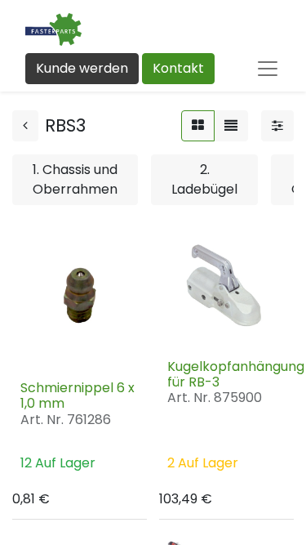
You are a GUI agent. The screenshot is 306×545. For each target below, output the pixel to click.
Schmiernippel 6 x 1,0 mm (77, 395)
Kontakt (178, 68)
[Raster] (198, 125)
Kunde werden (82, 68)
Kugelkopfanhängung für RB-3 (235, 374)
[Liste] (231, 125)
